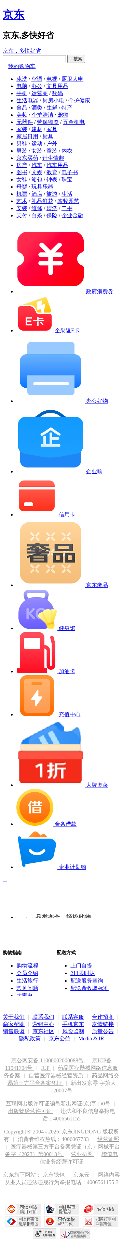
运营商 (39, 93)
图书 (21, 172)
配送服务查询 (86, 981)
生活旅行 (27, 981)
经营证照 (108, 1139)
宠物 (62, 115)
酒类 (36, 108)
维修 (36, 208)
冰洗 (21, 79)
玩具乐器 (42, 187)
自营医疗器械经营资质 (57, 1075)
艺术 (21, 201)
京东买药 (27, 158)
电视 (51, 79)
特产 (67, 108)
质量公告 (103, 1031)
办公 (36, 86)
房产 (21, 165)
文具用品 (57, 86)
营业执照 (82, 1154)
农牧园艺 (68, 201)
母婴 (21, 187)
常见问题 (27, 988)
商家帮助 (14, 1024)
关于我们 (14, 1017)
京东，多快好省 (22, 51)
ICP (46, 1068)
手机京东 (73, 1024)
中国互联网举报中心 (23, 1221)
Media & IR (91, 1038)
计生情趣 (53, 158)
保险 (51, 215)
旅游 (51, 194)
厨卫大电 (72, 79)
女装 (36, 151)
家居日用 (27, 136)
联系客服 (73, 1017)
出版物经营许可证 (30, 1111)
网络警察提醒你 (61, 1209)
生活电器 (27, 100)
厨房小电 (53, 100)
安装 (21, 208)
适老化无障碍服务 (45, 1233)
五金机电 (74, 122)
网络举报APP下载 (61, 1221)
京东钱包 (54, 1175)
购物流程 (27, 966)
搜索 (76, 58)
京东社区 (43, 1031)
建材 (36, 129)
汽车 (36, 165)
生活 (67, 194)
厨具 (47, 136)
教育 (51, 172)
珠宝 (67, 179)
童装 (51, 151)
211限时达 (82, 973)
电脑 (21, 86)
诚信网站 (100, 1209)
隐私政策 (30, 1038)
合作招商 (103, 1017)
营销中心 (43, 1024)
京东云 (82, 1175)
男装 (21, 151)
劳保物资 (48, 122)
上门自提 (81, 966)
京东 (14, 14)
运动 (36, 143)
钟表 (51, 179)
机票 (21, 194)
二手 (67, 208)
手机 (21, 93)
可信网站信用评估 (23, 1209)
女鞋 (21, 179)
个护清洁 (42, 115)
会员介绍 (27, 973)
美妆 (21, 115)
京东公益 (59, 1038)
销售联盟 (14, 1031)
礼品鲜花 (42, 201)
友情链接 (103, 1024)
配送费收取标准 (89, 988)
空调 (36, 79)
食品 (21, 108)
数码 (57, 93)
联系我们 (43, 1017)
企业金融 (72, 215)
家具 (51, 129)
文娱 (36, 172)
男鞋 (21, 143)
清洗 (51, 208)
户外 (51, 143)
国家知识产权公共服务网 (75, 1233)
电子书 (70, 172)
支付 (21, 215)
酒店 (36, 194)
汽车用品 (57, 165)
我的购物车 (22, 66)
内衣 (67, 151)
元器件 (24, 122)
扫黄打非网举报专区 (100, 1221)
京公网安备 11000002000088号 (48, 1060)
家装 (21, 129)
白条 (36, 215)
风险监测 (73, 1031)
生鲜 (51, 108)
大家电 (24, 996)
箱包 (36, 179)
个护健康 (79, 100)
